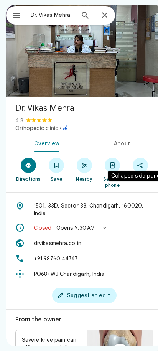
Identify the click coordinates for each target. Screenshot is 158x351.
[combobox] (52, 15)
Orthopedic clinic (36, 128)
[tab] (45, 142)
